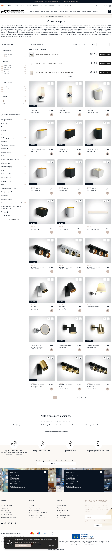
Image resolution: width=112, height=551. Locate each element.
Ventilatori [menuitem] (95, 11)
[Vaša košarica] (110, 5)
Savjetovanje (43, 5)
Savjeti (22, 5)
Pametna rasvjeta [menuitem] (63, 11)
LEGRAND (15, 73)
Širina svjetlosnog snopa (8, 188)
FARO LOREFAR (15, 67)
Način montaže (6, 177)
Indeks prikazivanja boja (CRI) (10, 159)
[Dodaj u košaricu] (51, 114)
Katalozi (35, 5)
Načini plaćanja (61, 505)
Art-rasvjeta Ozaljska (63, 518)
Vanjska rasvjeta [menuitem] (86, 11)
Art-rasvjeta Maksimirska (64, 515)
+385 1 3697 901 (68, 1)
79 (77, 397)
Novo (9, 5)
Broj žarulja (4, 148)
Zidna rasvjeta (8, 56)
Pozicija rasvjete (15, 54)
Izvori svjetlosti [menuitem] (45, 11)
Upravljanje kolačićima (35, 515)
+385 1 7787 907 (71, 479)
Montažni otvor (6, 181)
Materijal (4, 130)
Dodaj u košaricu (105, 54)
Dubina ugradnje (6, 199)
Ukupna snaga (5, 163)
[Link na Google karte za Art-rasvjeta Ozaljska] (45, 472)
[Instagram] (5, 523)
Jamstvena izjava (62, 513)
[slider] (3, 101)
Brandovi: (6, 61)
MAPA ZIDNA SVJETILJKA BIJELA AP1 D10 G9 (49, 63)
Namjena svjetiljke (7, 192)
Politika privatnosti (34, 510)
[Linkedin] (12, 523)
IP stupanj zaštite (6, 174)
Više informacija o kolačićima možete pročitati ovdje (27, 542)
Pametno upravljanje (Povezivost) (11, 202)
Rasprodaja (52, 5)
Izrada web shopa (52, 549)
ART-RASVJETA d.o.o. (15, 65)
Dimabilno (4, 195)
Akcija (3, 5)
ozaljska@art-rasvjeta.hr (16, 481)
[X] (9, 523)
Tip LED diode (5, 215)
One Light (33, 108)
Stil (2, 134)
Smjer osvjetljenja (6, 166)
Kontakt (76, 1)
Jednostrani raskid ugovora (37, 518)
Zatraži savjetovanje (56, 464)
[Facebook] (2, 523)
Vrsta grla (4, 123)
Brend (3, 170)
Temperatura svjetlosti (8, 145)
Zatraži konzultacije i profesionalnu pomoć (56, 431)
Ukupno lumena (6, 152)
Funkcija (4, 141)
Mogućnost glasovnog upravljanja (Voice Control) (11, 207)
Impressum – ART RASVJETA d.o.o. (39, 513)
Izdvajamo (15, 86)
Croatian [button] (67, 5)
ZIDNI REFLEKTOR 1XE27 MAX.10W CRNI (47, 54)
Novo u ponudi (15, 90)
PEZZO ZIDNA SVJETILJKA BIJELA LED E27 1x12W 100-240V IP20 (54, 72)
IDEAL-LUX (15, 71)
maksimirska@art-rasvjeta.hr (73, 481)
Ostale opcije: (7, 82)
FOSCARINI (15, 69)
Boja (2, 127)
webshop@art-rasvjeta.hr (53, 1)
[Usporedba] (107, 5)
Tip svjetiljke (5, 212)
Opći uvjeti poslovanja (35, 508)
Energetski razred (6, 119)
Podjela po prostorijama (8, 137)
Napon (3, 184)
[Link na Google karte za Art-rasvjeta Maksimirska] (101, 472)
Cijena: (4, 96)
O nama (60, 5)
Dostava (59, 508)
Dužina (3, 155)
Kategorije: (6, 50)
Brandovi (28, 5)
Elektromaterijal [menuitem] (34, 11)
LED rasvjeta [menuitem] (54, 11)
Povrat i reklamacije (62, 510)
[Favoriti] (104, 5)
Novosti (16, 5)
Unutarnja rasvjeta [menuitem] (75, 11)
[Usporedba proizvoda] (48, 83)
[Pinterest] (15, 523)
